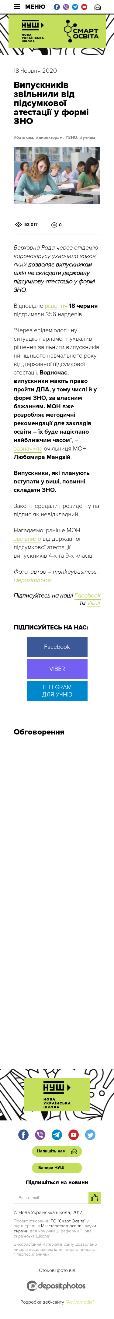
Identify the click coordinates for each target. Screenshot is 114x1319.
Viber (94, 603)
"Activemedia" (79, 1302)
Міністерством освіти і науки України (55, 1228)
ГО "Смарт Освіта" (68, 1221)
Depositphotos (33, 580)
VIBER (57, 669)
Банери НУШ (51, 1167)
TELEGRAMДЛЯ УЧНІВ (57, 691)
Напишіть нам (98, 7)
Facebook (87, 595)
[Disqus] (57, 822)
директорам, (51, 137)
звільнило (27, 539)
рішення (56, 306)
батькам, (25, 137)
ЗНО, (73, 137)
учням (89, 137)
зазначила (28, 448)
